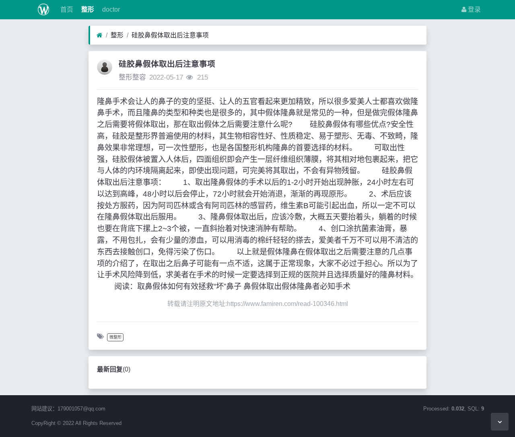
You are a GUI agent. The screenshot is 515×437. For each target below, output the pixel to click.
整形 (87, 9)
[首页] (100, 35)
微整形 (115, 337)
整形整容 (132, 77)
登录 (473, 9)
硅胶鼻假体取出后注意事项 (170, 35)
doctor (110, 9)
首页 (66, 9)
